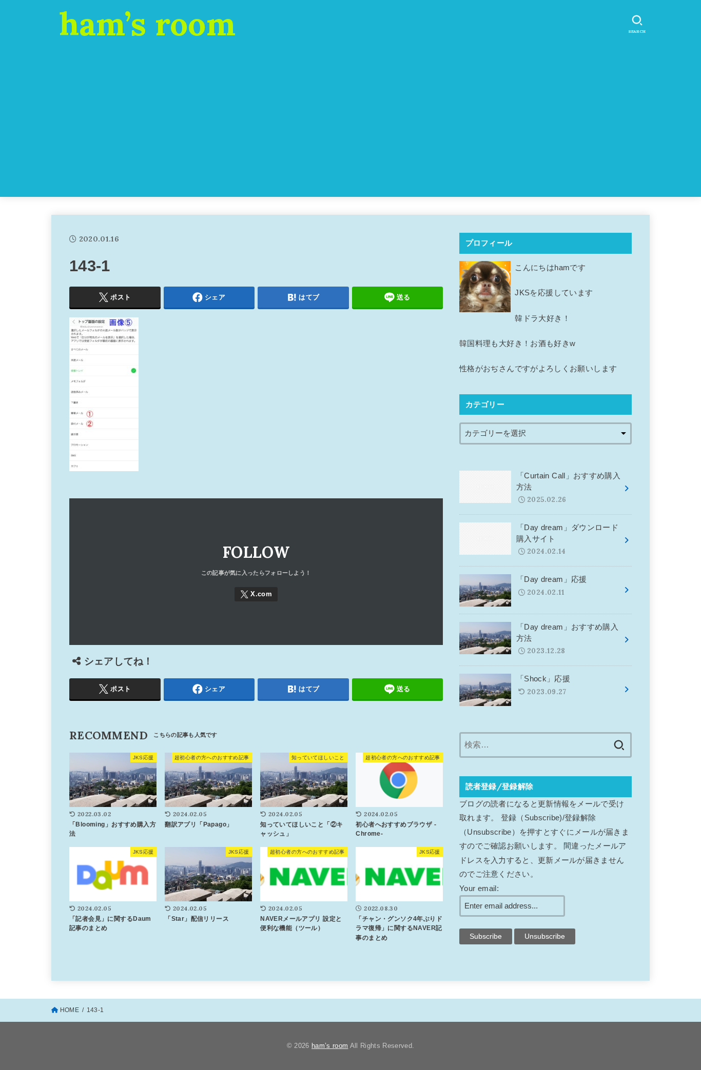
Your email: (479, 888)
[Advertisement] (350, 125)
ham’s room (147, 23)
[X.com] (256, 594)
